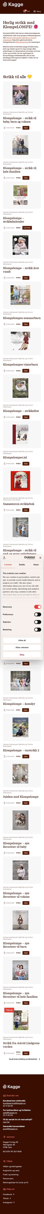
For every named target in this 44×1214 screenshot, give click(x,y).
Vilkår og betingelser (12, 1166)
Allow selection (22, 647)
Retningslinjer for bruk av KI (15, 1182)
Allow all (22, 640)
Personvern (8, 1178)
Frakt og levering (10, 1174)
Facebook (7, 1194)
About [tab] (36, 564)
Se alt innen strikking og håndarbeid (23, 1059)
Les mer (27, 228)
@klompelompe (22, 42)
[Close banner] (40, 558)
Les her (6, 1122)
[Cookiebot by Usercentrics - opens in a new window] (26, 557)
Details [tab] (22, 564)
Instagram (7, 1202)
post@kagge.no (10, 1129)
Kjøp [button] (26, 128)
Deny (22, 655)
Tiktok (6, 1198)
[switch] (37, 614)
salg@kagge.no (10, 1113)
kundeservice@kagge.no (14, 1103)
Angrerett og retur (11, 1170)
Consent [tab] (8, 564)
